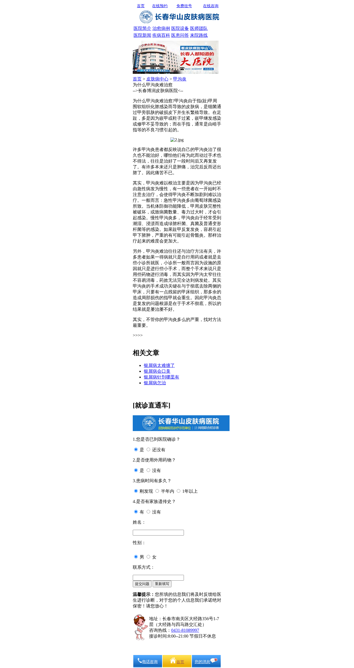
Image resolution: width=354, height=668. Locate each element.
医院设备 (180, 28)
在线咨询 (210, 6)
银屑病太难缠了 (159, 365)
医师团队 (199, 28)
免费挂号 (184, 6)
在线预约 (160, 6)
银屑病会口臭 (157, 371)
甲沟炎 (179, 79)
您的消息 (202, 662)
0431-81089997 (185, 630)
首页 (141, 6)
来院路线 (199, 35)
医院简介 (142, 28)
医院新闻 (142, 35)
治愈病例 (161, 28)
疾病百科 (161, 35)
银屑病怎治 (155, 382)
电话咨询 (150, 662)
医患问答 (180, 35)
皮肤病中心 (157, 79)
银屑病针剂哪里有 (161, 377)
